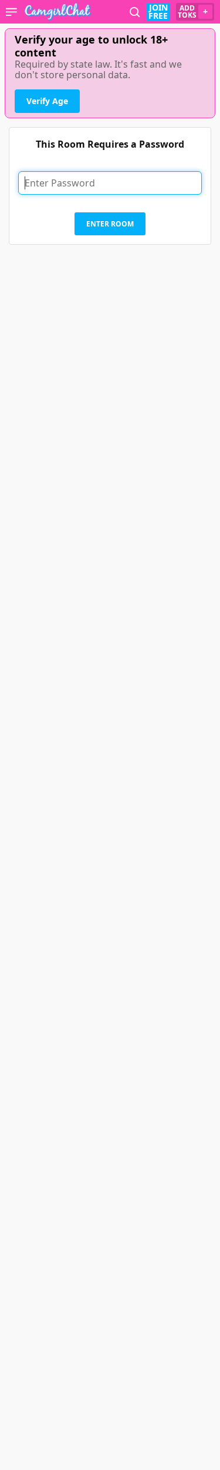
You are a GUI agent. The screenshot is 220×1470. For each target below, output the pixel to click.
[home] (58, 11)
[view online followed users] (135, 12)
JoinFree (158, 12)
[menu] (11, 12)
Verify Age (47, 100)
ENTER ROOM (110, 224)
